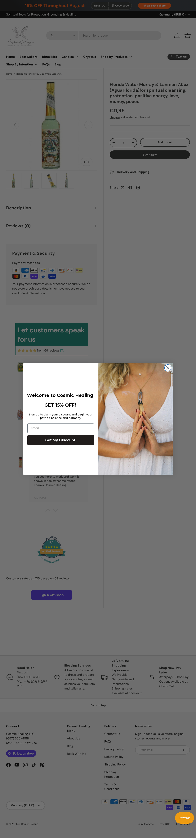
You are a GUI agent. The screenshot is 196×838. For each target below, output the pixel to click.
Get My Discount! (60, 440)
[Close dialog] (167, 368)
